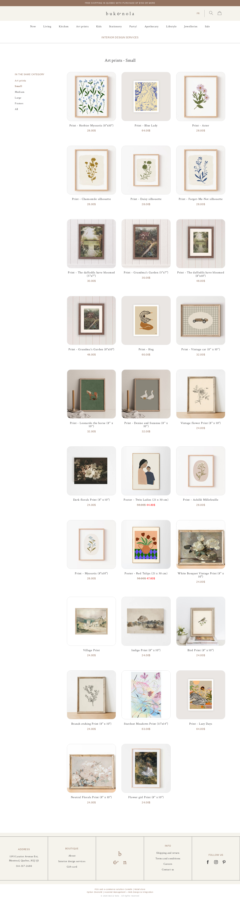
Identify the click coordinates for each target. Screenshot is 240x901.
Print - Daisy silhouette (146, 199)
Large (18, 97)
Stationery (115, 26)
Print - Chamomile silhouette (91, 199)
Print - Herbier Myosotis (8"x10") (91, 126)
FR (198, 13)
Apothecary (152, 26)
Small (18, 86)
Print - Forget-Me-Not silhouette (201, 199)
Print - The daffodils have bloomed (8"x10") (200, 274)
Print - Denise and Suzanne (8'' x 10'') (146, 424)
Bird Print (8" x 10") (201, 650)
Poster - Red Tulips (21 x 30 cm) (145, 573)
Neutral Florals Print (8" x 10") (91, 797)
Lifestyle (171, 26)
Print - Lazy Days (200, 724)
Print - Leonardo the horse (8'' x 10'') (91, 424)
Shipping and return (167, 853)
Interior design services (119, 37)
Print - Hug (146, 349)
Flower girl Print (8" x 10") (146, 797)
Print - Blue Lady (146, 126)
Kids (99, 26)
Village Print (91, 650)
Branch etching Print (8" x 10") (91, 724)
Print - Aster (200, 126)
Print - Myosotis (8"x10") (91, 573)
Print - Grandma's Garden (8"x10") (91, 349)
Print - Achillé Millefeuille (200, 500)
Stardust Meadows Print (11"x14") (146, 724)
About (72, 855)
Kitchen (64, 26)
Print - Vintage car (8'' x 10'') (200, 349)
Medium (19, 92)
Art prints (82, 26)
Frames (19, 103)
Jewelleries (190, 26)
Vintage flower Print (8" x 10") (201, 423)
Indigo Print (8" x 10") (145, 650)
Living (47, 26)
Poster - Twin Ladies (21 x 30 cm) (146, 500)
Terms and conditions (167, 858)
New (33, 26)
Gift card (72, 866)
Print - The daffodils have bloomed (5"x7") (91, 274)
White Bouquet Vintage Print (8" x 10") (201, 575)
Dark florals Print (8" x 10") (91, 500)
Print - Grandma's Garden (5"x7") (146, 273)
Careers (168, 864)
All (16, 109)
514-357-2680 (24, 866)
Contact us (168, 869)
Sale (207, 26)
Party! (133, 26)
